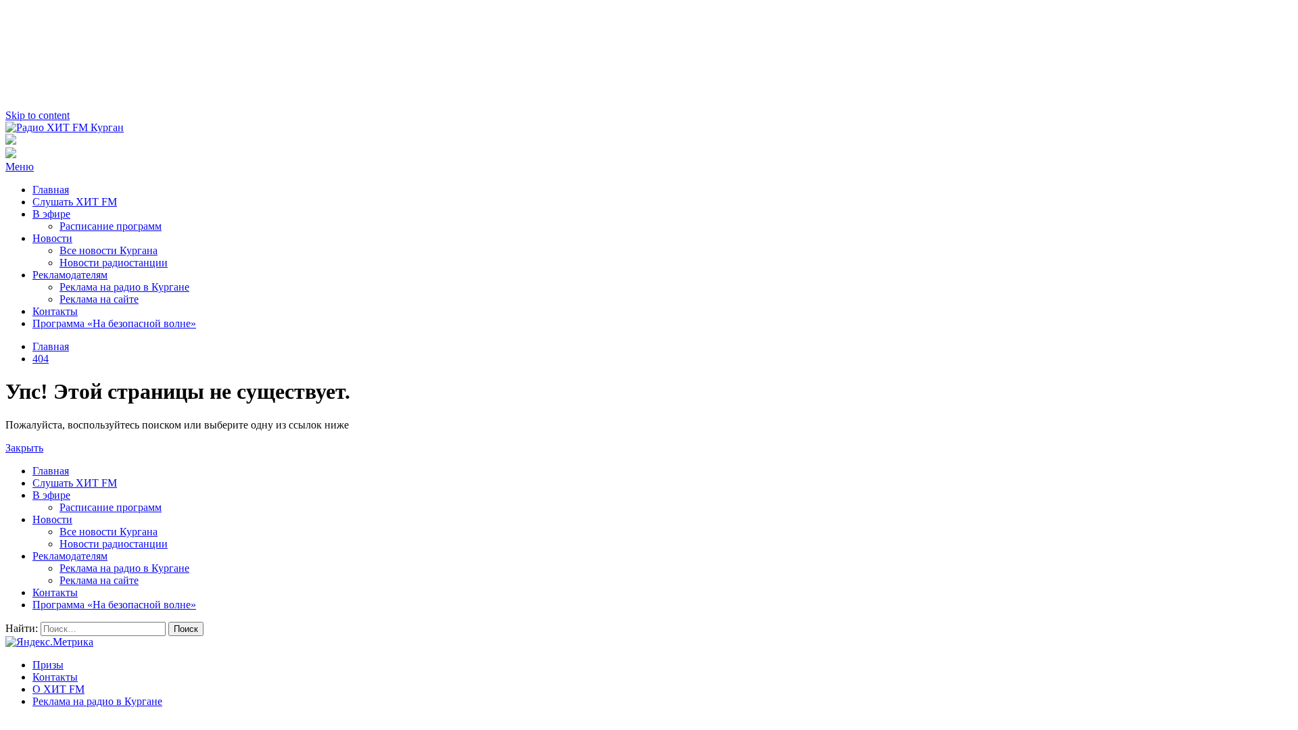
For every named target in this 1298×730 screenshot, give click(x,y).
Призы (48, 665)
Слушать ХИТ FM (74, 202)
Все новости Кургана (108, 250)
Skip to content (37, 115)
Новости (52, 238)
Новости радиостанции (113, 262)
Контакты (55, 311)
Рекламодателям (69, 275)
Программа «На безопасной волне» (114, 323)
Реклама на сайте (99, 299)
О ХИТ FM (58, 689)
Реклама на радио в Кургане (124, 287)
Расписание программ (110, 226)
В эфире (51, 214)
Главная (50, 189)
